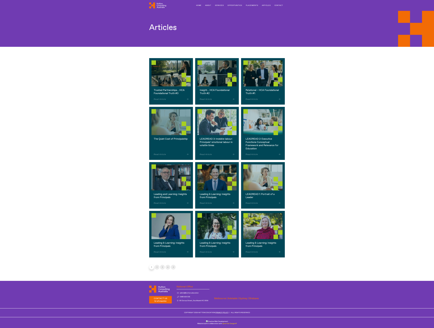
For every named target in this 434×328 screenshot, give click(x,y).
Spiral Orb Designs (229, 324)
